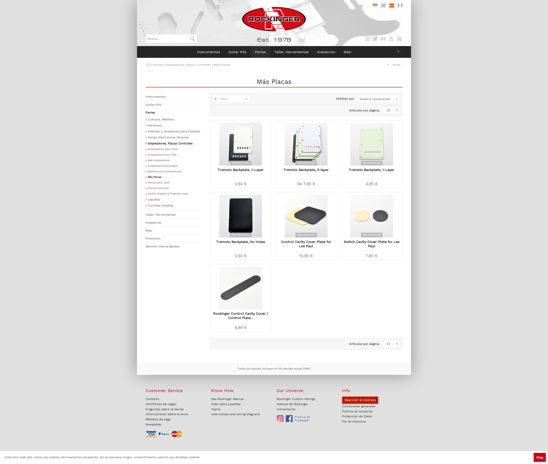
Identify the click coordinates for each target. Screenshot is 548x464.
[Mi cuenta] (391, 38)
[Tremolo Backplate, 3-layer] (306, 144)
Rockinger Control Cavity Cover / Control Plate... (240, 315)
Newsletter (154, 424)
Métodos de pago (158, 419)
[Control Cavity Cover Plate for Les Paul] (306, 216)
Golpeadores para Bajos (163, 165)
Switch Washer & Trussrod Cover (168, 193)
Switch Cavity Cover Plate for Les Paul (371, 244)
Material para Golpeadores (165, 171)
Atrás (396, 64)
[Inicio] (148, 64)
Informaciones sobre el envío (167, 414)
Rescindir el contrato (360, 400)
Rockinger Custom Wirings (296, 399)
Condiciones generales (358, 406)
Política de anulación (357, 411)
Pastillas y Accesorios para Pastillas (174, 131)
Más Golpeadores (159, 160)
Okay (539, 457)
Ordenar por (345, 98)
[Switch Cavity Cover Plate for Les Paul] (371, 216)
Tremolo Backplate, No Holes (240, 242)
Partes (150, 112)
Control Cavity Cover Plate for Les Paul (306, 244)
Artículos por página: (364, 110)
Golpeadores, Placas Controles (170, 143)
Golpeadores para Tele (162, 154)
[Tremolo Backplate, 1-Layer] (240, 144)
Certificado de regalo (161, 404)
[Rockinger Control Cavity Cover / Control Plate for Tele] (240, 287)
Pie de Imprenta (354, 421)
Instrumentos (155, 96)
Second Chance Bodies (162, 246)
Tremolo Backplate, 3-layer (306, 170)
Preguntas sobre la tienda (165, 409)
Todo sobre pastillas (226, 404)
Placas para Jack (158, 182)
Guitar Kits (153, 104)
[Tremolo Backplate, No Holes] (240, 216)
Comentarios (286, 409)
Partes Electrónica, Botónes (168, 137)
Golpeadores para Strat (163, 149)
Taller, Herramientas (161, 214)
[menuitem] (171, 38)
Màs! (149, 230)
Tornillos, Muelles (160, 205)
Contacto (152, 399)
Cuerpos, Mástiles (161, 119)
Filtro (223, 98)
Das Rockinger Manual (227, 399)
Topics (215, 409)
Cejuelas (154, 199)
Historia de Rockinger (292, 404)
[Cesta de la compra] (399, 38)
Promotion (153, 238)
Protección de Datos (357, 416)
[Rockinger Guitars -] (367, 38)
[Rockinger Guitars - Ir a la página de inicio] (274, 19)
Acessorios (153, 222)
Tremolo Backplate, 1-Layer (241, 170)
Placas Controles (158, 188)
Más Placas (155, 176)
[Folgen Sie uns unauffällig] (280, 418)
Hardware (155, 125)
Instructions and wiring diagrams (235, 414)
